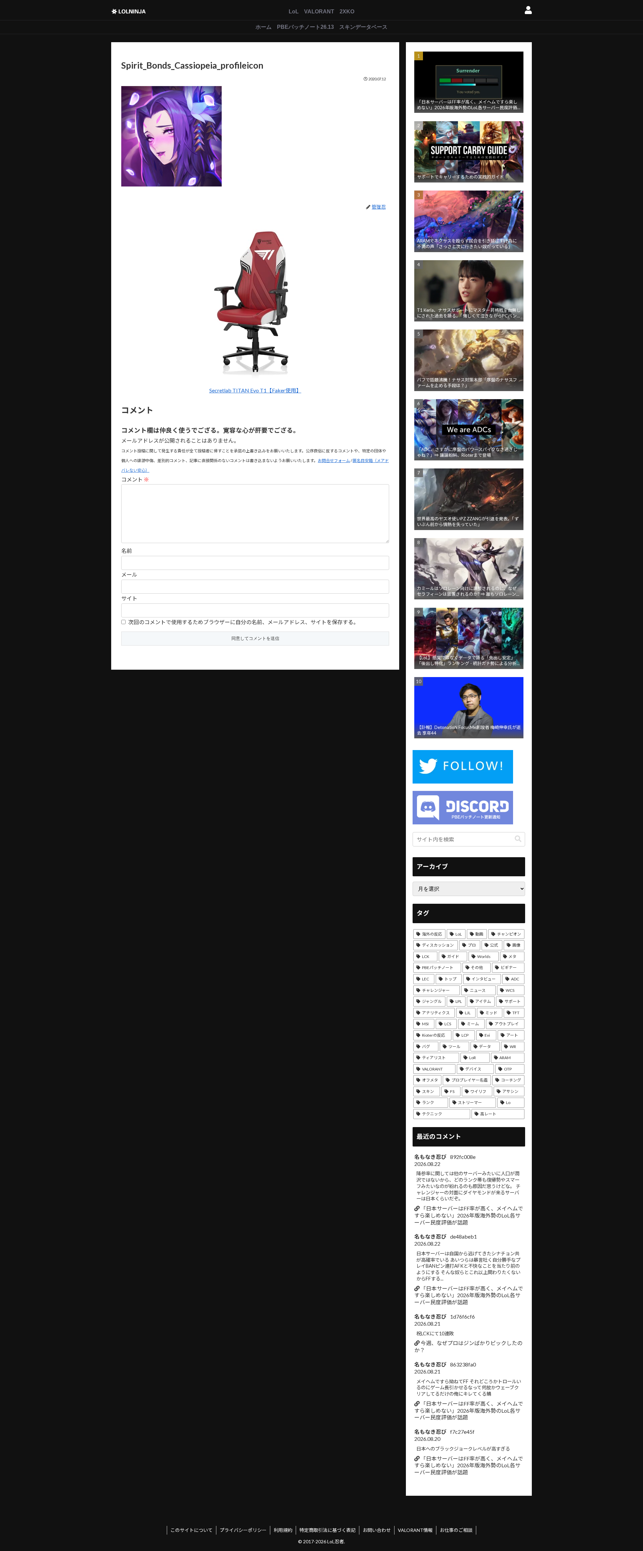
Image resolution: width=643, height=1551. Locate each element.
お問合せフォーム (334, 460)
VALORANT (319, 11)
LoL (294, 11)
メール (129, 574)
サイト (129, 598)
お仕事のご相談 (456, 1530)
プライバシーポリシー (243, 1530)
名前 (126, 550)
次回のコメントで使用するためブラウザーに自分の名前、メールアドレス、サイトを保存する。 (243, 622)
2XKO (347, 11)
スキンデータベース (363, 27)
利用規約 (283, 1530)
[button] (518, 839)
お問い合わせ (377, 1530)
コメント (135, 479)
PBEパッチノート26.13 (305, 27)
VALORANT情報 (415, 1530)
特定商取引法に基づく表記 (327, 1530)
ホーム (264, 27)
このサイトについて (191, 1530)
